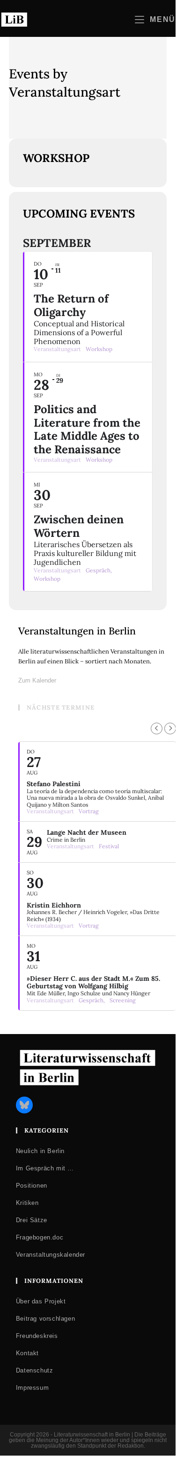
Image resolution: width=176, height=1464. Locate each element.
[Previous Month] (156, 728)
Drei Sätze (31, 1220)
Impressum (32, 1387)
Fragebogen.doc (39, 1237)
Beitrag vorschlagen (45, 1318)
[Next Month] (170, 728)
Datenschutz (34, 1370)
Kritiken (27, 1202)
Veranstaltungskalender (50, 1254)
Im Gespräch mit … (45, 1168)
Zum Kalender (37, 680)
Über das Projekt (41, 1301)
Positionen (31, 1185)
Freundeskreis (37, 1335)
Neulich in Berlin (40, 1150)
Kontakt (27, 1353)
